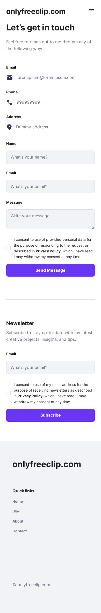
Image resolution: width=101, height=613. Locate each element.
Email (11, 173)
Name (11, 143)
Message (14, 202)
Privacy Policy (48, 251)
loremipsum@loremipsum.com (46, 77)
